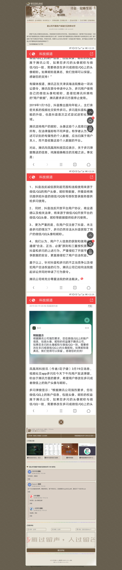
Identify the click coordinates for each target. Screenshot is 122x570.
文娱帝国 (34, 471)
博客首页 (31, 20)
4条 (66, 29)
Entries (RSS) (57, 562)
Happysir (35, 484)
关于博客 (84, 20)
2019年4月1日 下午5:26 (40, 510)
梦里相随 (70, 457)
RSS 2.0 (38, 431)
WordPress (67, 560)
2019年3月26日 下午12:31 (41, 498)
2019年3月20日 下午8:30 (38, 486)
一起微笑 (36, 508)
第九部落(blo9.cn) (55, 560)
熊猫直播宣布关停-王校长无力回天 (84, 435)
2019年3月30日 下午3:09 (38, 473)
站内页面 (74, 20)
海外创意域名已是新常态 (53, 457)
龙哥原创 (39, 20)
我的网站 (92, 20)
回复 (29, 479)
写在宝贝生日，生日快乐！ (36, 457)
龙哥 (35, 495)
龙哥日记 (46, 20)
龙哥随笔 (61, 29)
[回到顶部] (99, 558)
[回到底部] (99, 561)
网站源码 (56, 20)
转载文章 (64, 20)
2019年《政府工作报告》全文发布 (37, 435)
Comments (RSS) (64, 562)
